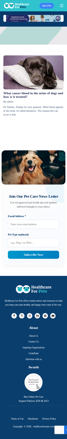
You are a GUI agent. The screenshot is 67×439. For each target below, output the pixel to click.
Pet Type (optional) (18, 234)
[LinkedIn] (37, 316)
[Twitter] (21, 316)
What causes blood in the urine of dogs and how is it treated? (33, 95)
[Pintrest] (45, 316)
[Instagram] (29, 316)
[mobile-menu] (60, 6)
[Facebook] (14, 316)
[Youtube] (53, 316)
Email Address (17, 216)
